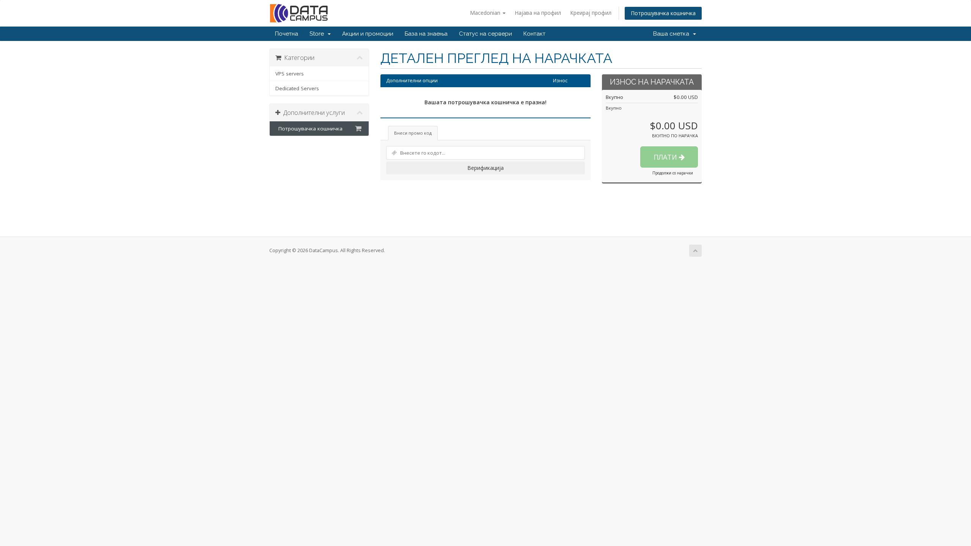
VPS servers (289, 73)
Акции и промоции (367, 33)
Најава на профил (538, 12)
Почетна (286, 33)
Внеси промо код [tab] (413, 133)
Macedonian (486, 12)
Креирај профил (590, 12)
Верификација (485, 167)
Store (318, 33)
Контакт (534, 33)
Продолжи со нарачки (672, 173)
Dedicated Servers (297, 88)
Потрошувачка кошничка (663, 13)
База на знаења (426, 33)
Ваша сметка (672, 33)
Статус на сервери (485, 33)
